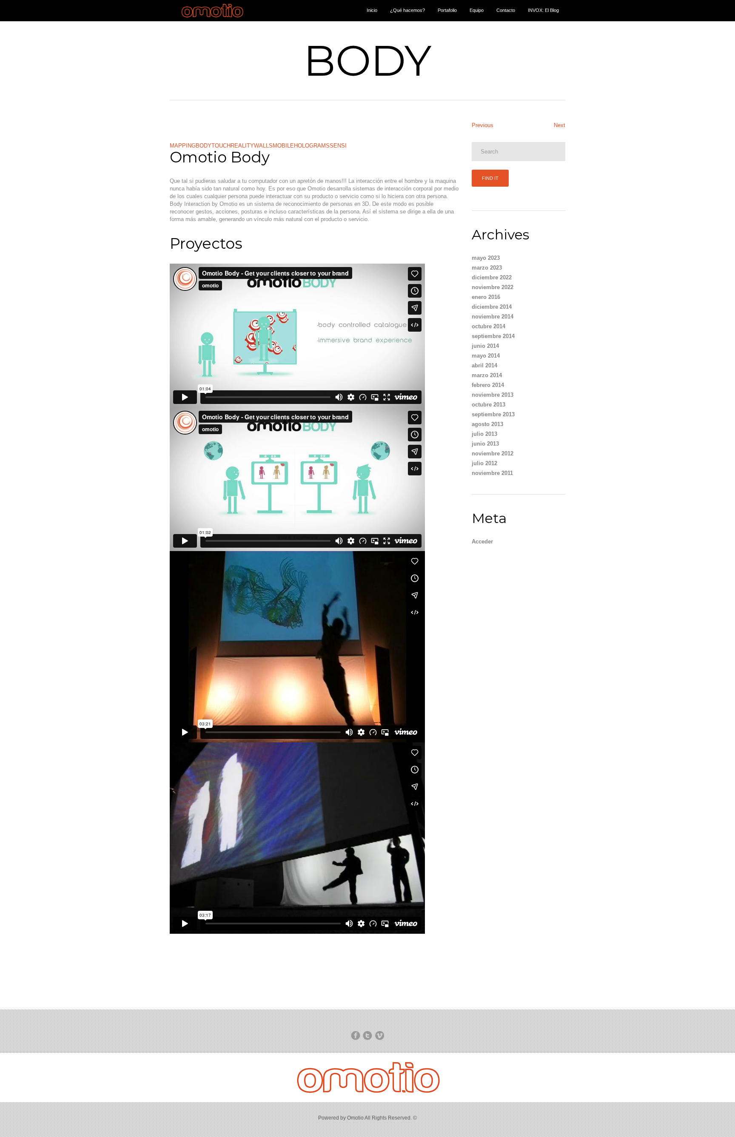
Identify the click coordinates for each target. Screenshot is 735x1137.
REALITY (242, 145)
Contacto (505, 10)
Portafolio (447, 10)
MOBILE (283, 145)
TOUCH (221, 145)
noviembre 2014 (492, 316)
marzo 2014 (487, 375)
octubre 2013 (488, 404)
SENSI (338, 145)
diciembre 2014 (492, 307)
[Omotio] (213, 19)
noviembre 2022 (492, 287)
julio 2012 (484, 463)
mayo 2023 (486, 258)
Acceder (482, 541)
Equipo (477, 10)
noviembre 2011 (492, 473)
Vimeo (379, 1035)
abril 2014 (484, 365)
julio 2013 (484, 434)
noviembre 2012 (492, 453)
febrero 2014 (488, 385)
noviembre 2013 (492, 395)
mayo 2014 (486, 355)
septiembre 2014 (493, 336)
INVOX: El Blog (543, 10)
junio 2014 (485, 346)
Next (559, 125)
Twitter (367, 1035)
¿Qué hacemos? (407, 10)
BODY (203, 145)
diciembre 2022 (492, 277)
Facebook (355, 1035)
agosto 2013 (487, 424)
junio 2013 (485, 444)
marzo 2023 (487, 267)
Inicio (372, 10)
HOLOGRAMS (312, 145)
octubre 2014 (488, 326)
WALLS (263, 145)
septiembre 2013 (493, 414)
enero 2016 (486, 297)
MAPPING (183, 145)
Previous (482, 125)
